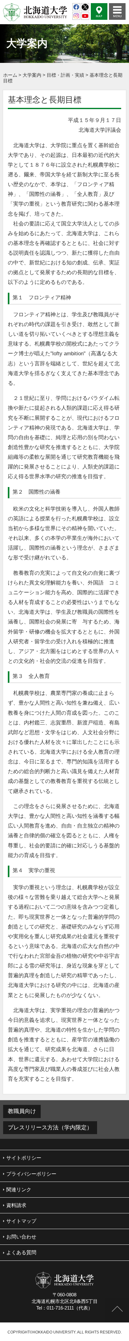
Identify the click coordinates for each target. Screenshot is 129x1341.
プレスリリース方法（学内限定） (50, 1127)
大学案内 (32, 75)
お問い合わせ (21, 1236)
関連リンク (18, 1189)
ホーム (10, 75)
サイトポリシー (23, 1158)
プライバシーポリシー (31, 1174)
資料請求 (16, 1205)
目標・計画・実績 (65, 75)
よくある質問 (21, 1252)
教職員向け (22, 1111)
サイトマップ (21, 1221)
